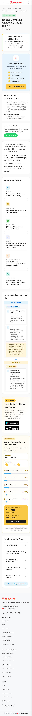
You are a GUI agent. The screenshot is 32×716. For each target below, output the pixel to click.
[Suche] (24, 2)
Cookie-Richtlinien (7, 640)
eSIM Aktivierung (7, 697)
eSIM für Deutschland (8, 668)
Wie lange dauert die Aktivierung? (12, 560)
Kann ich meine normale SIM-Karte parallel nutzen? (15, 552)
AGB (3, 625)
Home (4, 8)
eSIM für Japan (6, 676)
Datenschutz (5, 628)
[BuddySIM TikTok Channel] (7, 612)
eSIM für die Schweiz (8, 661)
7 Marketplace (24, 713)
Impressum (5, 621)
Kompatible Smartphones (15, 8)
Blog (3, 685)
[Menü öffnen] (3, 2)
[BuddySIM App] (7, 2)
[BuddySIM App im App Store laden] (12, 428)
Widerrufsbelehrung (7, 636)
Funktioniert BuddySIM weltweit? (13, 568)
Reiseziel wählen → (16, 521)
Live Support (12, 135)
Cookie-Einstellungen (8, 644)
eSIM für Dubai (6, 672)
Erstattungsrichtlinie (7, 632)
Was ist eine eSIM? (12, 545)
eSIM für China (6, 664)
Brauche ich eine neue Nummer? (13, 576)
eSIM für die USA (7, 657)
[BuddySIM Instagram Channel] (3, 612)
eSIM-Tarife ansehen (15, 86)
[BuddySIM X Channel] (15, 612)
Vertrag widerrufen (8, 705)
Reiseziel (8, 455)
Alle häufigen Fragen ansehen (15, 584)
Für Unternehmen (7, 693)
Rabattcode (5, 689)
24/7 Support (5, 701)
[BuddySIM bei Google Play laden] (12, 423)
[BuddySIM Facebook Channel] (19, 612)
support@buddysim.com (11, 606)
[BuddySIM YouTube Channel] (11, 612)
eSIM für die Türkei (7, 653)
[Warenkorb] (28, 2)
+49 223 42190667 (9, 608)
